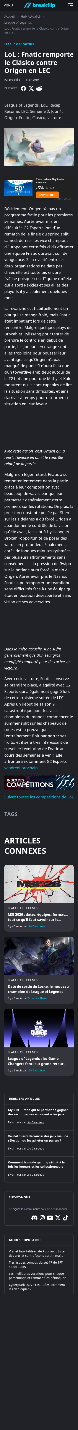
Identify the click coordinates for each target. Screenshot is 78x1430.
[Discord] (34, 1217)
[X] (31, 88)
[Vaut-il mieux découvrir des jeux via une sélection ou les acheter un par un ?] (39, 1143)
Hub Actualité (31, 16)
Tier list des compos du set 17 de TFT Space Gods (36, 1264)
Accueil (9, 16)
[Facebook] (23, 88)
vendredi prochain (21, 767)
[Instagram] (42, 1217)
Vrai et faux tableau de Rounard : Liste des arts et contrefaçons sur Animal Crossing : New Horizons (37, 1253)
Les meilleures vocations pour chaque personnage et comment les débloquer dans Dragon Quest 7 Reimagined (37, 1276)
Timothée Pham (37, 998)
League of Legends (18, 22)
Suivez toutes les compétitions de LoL (39, 796)
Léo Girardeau (36, 926)
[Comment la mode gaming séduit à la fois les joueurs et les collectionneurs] (39, 1170)
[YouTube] (50, 1217)
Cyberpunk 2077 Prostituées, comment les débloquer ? (37, 1287)
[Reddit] (39, 88)
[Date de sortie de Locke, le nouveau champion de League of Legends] (39, 970)
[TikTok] (65, 1217)
